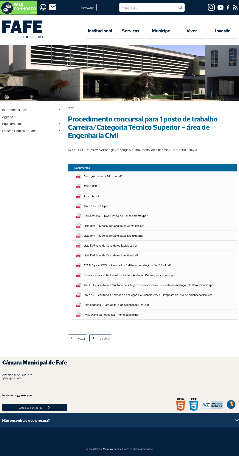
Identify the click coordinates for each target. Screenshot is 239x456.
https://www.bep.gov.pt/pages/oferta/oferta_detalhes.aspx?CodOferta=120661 (142, 150)
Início (71, 107)
